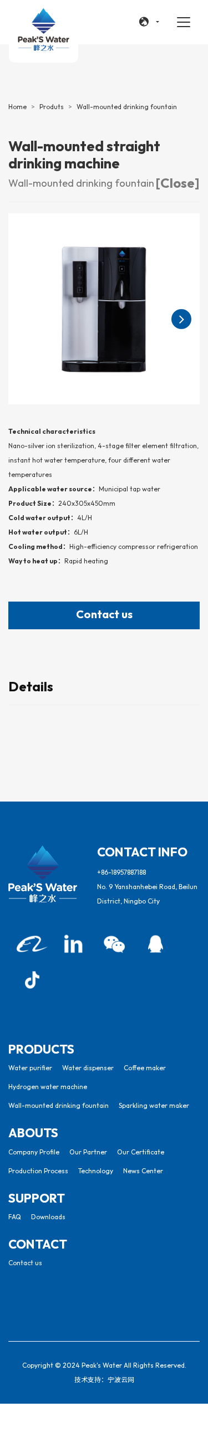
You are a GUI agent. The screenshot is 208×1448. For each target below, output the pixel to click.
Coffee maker (145, 1068)
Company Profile (33, 1152)
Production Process (38, 1171)
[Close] (177, 182)
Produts (51, 106)
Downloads (48, 1217)
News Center (143, 1171)
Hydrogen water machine (47, 1086)
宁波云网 (121, 1379)
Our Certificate (140, 1152)
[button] (149, 22)
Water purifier (30, 1068)
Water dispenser (88, 1068)
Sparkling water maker (154, 1105)
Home (17, 106)
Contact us (104, 614)
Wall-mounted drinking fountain (127, 106)
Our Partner (88, 1152)
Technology (95, 1171)
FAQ (14, 1217)
